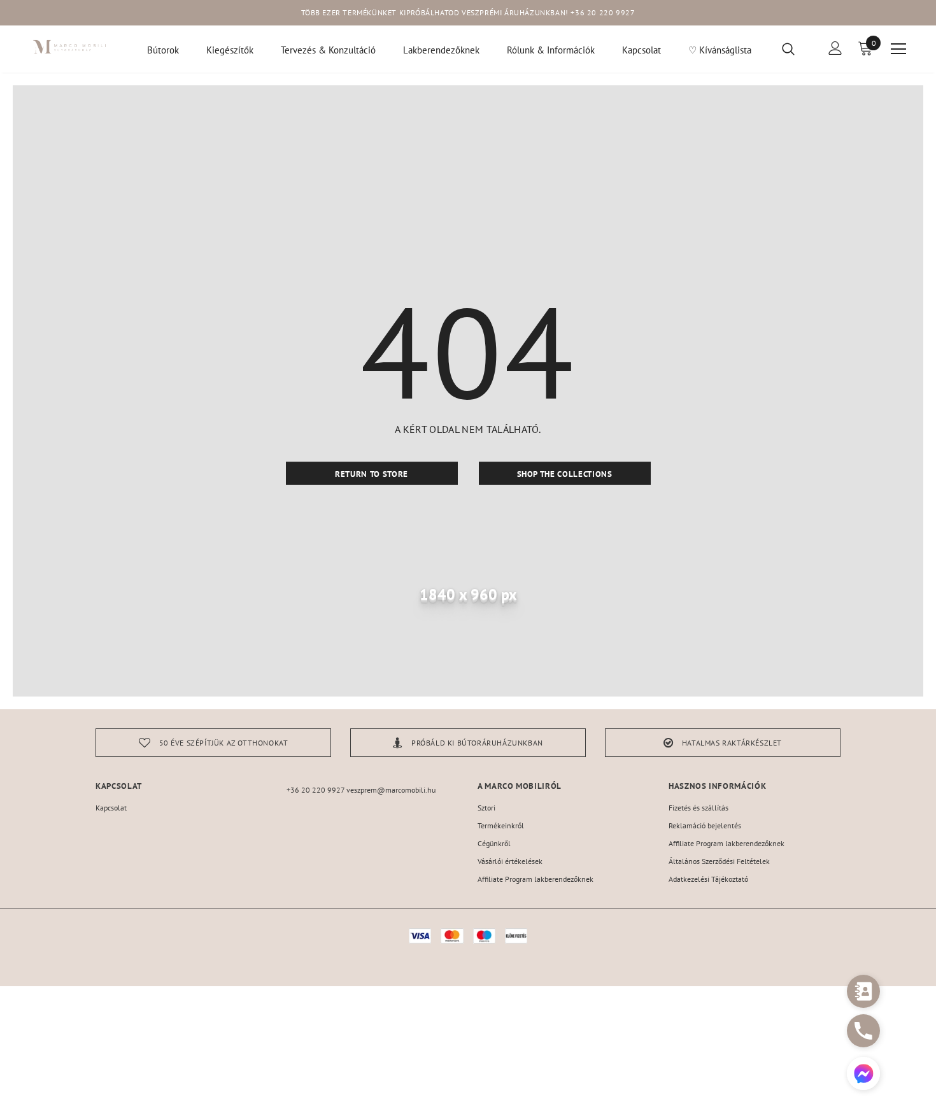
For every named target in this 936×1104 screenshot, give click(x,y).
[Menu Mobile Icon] (898, 49)
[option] (213, 742)
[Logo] (70, 47)
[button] (863, 1075)
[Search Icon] (796, 48)
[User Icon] (835, 48)
